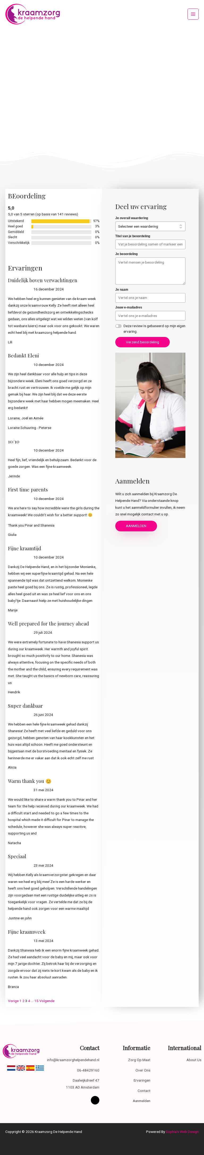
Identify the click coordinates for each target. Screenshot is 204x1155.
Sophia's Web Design (182, 1131)
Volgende (46, 1001)
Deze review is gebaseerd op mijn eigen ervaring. (154, 328)
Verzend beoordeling (142, 342)
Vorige (13, 1001)
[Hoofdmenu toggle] (193, 14)
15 (36, 1001)
